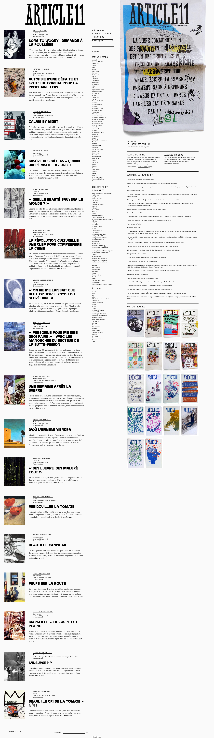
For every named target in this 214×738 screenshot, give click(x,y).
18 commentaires (38, 195)
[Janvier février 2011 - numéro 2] (136, 468)
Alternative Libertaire (98, 62)
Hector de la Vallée (138, 190)
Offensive (94, 143)
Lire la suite (70, 58)
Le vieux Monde (96, 256)
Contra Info (95, 78)
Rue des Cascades (97, 332)
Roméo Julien (137, 227)
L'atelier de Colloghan (98, 217)
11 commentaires (38, 236)
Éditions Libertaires (97, 302)
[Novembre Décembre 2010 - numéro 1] (154, 468)
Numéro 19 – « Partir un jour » (140, 147)
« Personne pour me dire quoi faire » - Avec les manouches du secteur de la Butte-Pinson (54, 339)
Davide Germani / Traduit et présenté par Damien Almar (61, 657)
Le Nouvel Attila (96, 312)
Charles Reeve (49, 234)
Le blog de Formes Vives (99, 238)
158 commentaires (38, 75)
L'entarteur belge (97, 230)
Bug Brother (95, 195)
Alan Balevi (48, 577)
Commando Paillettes (98, 204)
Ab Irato (94, 291)
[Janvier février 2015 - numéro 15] (136, 338)
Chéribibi (94, 73)
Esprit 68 (94, 206)
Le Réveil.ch (95, 129)
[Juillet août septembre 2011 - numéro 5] (154, 435)
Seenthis (94, 171)
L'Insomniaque (96, 327)
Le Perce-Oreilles (97, 125)
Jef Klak (94, 95)
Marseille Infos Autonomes (99, 140)
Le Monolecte (96, 243)
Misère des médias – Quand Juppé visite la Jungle (54, 163)
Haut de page (97, 737)
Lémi (46, 34)
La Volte (94, 306)
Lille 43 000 (95, 134)
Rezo (93, 168)
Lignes (94, 325)
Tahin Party (95, 336)
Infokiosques (95, 93)
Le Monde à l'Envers (98, 310)
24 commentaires (38, 157)
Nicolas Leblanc (141, 254)
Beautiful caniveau (47, 546)
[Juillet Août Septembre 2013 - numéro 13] (154, 371)
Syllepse (94, 334)
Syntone (94, 175)
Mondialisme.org (96, 269)
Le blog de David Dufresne (100, 236)
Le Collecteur (96, 241)
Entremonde (95, 300)
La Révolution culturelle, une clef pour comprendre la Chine (55, 245)
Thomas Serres (49, 73)
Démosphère (95, 82)
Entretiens (36, 282)
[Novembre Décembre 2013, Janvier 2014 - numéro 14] (136, 371)
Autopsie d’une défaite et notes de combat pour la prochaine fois (53, 84)
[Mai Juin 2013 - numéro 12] (172, 371)
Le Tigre (94, 130)
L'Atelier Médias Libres (98, 101)
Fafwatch (94, 208)
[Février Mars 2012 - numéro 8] (172, 403)
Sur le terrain (37, 113)
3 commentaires (38, 658)
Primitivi (94, 273)
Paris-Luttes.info (96, 145)
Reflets (94, 164)
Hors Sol (94, 211)
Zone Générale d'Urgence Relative (102, 284)
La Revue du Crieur (97, 110)
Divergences (95, 84)
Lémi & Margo (49, 115)
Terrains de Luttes (97, 177)
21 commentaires (38, 697)
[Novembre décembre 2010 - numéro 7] (190, 403)
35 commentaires (38, 382)
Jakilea (94, 213)
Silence (94, 173)
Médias (35, 71)
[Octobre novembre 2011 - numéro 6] (136, 435)
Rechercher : (58, 732)
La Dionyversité (96, 223)
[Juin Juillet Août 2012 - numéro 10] (136, 403)
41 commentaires (38, 425)
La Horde (94, 106)
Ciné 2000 (95, 200)
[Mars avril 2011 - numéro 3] (190, 435)
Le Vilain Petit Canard (98, 132)
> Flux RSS (98, 37)
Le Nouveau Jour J (97, 123)
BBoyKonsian (96, 197)
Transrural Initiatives (98, 179)
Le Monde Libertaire (98, 119)
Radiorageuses (96, 156)
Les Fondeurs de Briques (99, 315)
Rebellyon (95, 162)
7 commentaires (38, 464)
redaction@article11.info (171, 163)
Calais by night (43, 122)
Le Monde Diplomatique (99, 117)
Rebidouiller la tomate (52, 507)
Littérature (36, 191)
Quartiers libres (96, 275)
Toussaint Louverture (98, 338)
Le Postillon (95, 127)
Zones (93, 341)
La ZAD (94, 228)
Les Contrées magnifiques (99, 258)
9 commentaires (38, 502)
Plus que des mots (97, 149)
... (22, 731)
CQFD (94, 76)
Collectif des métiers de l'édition (101, 299)
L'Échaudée (95, 112)
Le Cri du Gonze (38, 33)
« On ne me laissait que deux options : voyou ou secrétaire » (52, 295)
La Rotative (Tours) (97, 108)
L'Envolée (94, 114)
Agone (93, 293)
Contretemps (95, 80)
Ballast (94, 65)
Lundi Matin (95, 136)
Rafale (93, 160)
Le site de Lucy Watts (98, 245)
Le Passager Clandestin (99, 314)
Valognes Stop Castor (98, 280)
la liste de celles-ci (143, 166)
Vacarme (94, 181)
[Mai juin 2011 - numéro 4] (172, 435)
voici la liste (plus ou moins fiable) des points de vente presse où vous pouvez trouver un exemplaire (142, 161)
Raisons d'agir (96, 330)
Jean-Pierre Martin (97, 215)
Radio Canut (95, 153)
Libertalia (94, 323)
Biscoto (94, 69)
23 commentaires (38, 328)
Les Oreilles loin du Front (99, 262)
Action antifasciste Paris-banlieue (101, 193)
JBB (46, 326)
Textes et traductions (39, 232)
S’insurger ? (40, 663)
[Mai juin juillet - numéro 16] (172, 338)
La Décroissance (97, 104)
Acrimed (94, 60)
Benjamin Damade (50, 380)
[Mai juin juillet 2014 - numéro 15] (190, 338)
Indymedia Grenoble (98, 89)
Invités (35, 498)
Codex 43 (94, 202)
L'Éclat (94, 308)
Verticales (94, 340)
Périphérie (95, 147)
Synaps (94, 278)
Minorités (94, 142)
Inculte (94, 304)
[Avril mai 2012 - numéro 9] (154, 403)
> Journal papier (101, 34)
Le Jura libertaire (97, 116)
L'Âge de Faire (96, 97)
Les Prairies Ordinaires (99, 319)
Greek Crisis (95, 210)
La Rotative (95, 225)
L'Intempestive (96, 232)
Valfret (139, 224)
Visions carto (95, 282)
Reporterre (95, 166)
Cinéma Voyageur (97, 198)
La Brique (94, 103)
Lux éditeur (95, 328)
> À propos (98, 31)
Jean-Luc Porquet (50, 500)
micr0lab (94, 265)
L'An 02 (94, 99)
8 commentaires (38, 579)
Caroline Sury (144, 274)
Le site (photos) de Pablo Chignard (102, 251)
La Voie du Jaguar (97, 226)
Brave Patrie (95, 71)
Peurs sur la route (47, 584)
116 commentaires (38, 36)
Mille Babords (96, 267)
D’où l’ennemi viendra (50, 430)
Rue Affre (94, 277)
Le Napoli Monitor (97, 121)
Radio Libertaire (96, 155)
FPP (93, 88)
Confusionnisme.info (98, 75)
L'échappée (95, 321)
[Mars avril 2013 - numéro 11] (190, 371)
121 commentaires (38, 117)
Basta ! (94, 67)
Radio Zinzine (96, 158)
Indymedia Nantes (97, 91)
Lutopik (94, 138)
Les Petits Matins (97, 317)
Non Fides (95, 271)
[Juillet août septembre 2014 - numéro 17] (154, 338)
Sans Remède (96, 169)
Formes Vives (150, 179)
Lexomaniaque (96, 264)
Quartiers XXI (96, 151)
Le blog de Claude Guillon (99, 234)
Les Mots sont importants (99, 260)
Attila (93, 297)
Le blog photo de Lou (98, 239)
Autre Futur (95, 63)
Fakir (93, 86)
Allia (93, 295)
